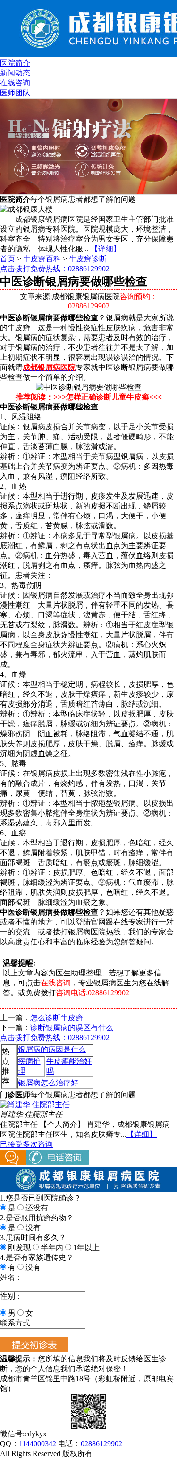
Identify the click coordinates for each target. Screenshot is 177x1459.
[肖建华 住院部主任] (35, 1105)
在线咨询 (15, 83)
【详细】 (106, 249)
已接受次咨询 (26, 1144)
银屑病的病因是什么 (52, 1049)
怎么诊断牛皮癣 (56, 1018)
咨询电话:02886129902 (92, 993)
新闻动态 (15, 73)
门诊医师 (15, 1095)
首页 (7, 259)
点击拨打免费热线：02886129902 (55, 269)
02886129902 (101, 1444)
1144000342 (38, 1444)
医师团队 (15, 93)
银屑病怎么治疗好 (48, 1083)
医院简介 (15, 63)
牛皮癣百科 (42, 259)
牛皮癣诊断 (88, 259)
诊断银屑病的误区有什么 (71, 1028)
